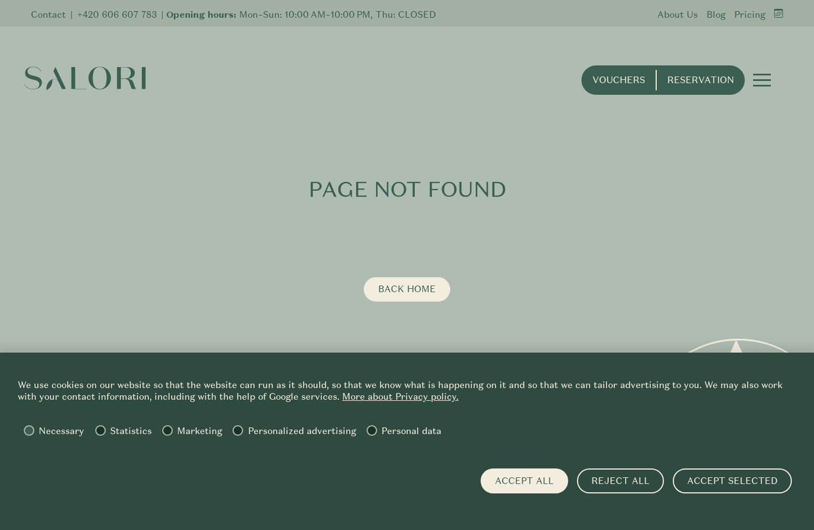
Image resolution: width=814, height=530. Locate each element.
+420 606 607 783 (117, 15)
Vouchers (619, 80)
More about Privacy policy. (400, 396)
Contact (48, 15)
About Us (677, 15)
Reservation (700, 80)
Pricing (749, 15)
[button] (762, 80)
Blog (716, 15)
